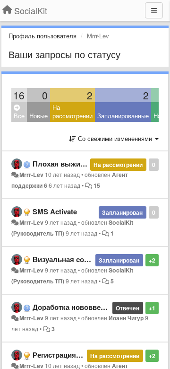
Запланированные (123, 115)
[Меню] (154, 10)
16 (19, 95)
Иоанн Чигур (126, 318)
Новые (38, 115)
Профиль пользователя (42, 35)
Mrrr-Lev (31, 174)
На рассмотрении (72, 112)
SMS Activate (55, 211)
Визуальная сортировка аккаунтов (93, 259)
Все (19, 115)
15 (97, 185)
